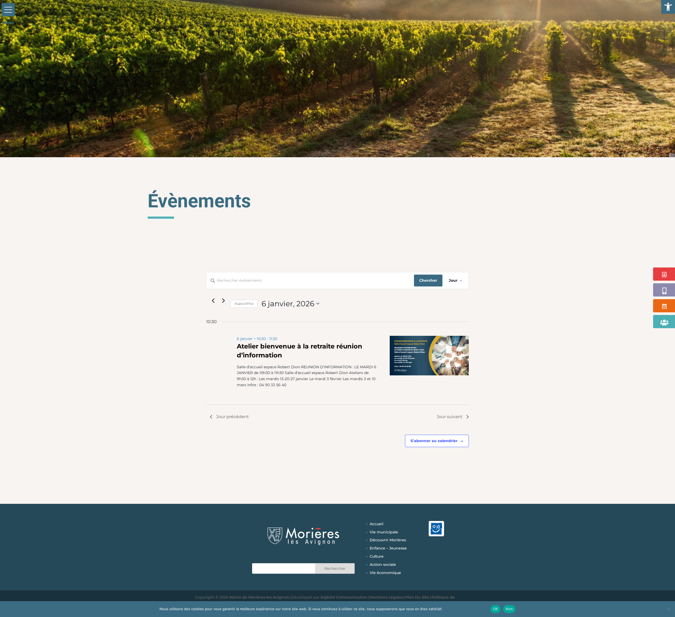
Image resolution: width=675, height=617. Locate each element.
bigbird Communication (344, 597)
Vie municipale (384, 532)
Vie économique (385, 572)
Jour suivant (449, 416)
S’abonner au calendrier (434, 440)
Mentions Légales (386, 597)
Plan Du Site (417, 597)
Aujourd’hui (244, 303)
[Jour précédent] (213, 301)
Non (509, 609)
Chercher (428, 280)
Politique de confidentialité (466, 609)
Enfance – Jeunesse (388, 548)
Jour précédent (232, 416)
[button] (668, 7)
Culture (377, 556)
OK (495, 609)
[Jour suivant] (223, 301)
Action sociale (383, 564)
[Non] (668, 609)
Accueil (376, 524)
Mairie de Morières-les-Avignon (259, 597)
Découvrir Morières (388, 540)
